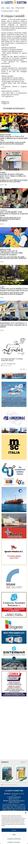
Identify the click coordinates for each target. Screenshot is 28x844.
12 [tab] (16, 784)
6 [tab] (8, 365)
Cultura (8, 8)
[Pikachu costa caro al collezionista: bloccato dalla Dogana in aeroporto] (14, 237)
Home (2, 8)
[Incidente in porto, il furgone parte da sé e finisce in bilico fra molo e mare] (14, 160)
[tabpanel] (14, 361)
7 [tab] (9, 365)
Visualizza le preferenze (14, 839)
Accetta (14, 830)
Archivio (23, 762)
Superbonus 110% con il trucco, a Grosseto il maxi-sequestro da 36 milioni (13, 325)
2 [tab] (3, 784)
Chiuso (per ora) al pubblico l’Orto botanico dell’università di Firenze (14, 289)
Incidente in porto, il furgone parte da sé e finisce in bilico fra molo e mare (13, 176)
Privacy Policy (17, 842)
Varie (12, 8)
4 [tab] (5, 365)
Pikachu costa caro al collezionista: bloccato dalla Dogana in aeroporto (11, 253)
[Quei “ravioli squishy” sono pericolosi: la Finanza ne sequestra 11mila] (14, 198)
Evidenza (2, 147)
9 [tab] (12, 784)
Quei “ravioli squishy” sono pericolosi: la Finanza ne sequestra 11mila (14, 213)
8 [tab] (11, 365)
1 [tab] (1, 365)
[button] (25, 813)
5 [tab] (7, 784)
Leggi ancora (14, 361)
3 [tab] (4, 365)
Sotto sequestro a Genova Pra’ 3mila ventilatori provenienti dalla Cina (14, 138)
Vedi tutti (22, 369)
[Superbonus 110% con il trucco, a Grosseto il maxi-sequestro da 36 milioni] (14, 311)
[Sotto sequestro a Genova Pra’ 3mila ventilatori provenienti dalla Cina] (14, 123)
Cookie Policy (10, 842)
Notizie (2, 185)
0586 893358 (17, 797)
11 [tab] (15, 784)
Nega (14, 834)
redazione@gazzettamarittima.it (16, 800)
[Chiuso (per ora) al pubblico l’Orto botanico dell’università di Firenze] (14, 275)
